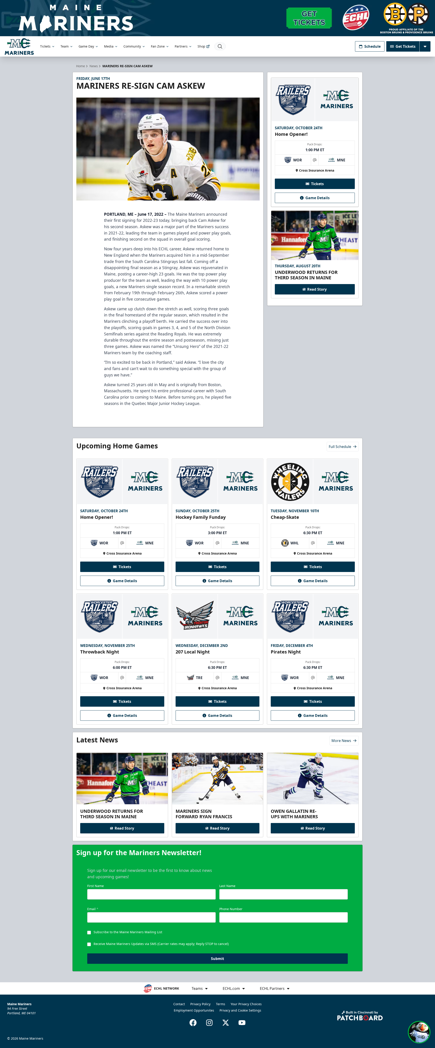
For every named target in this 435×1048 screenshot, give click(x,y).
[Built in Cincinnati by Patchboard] (360, 1015)
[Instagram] (209, 1022)
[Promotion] (217, 18)
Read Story (317, 289)
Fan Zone (158, 46)
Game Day (86, 46)
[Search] (220, 46)
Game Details (317, 197)
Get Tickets (406, 46)
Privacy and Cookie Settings (240, 1010)
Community (132, 46)
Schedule (372, 46)
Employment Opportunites (194, 1010)
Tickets (45, 46)
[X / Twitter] (225, 1022)
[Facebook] (193, 1022)
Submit (217, 958)
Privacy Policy (200, 1004)
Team (64, 46)
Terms (220, 1004)
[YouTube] (242, 1022)
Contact (179, 1004)
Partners (181, 46)
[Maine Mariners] (19, 46)
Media (109, 46)
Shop (201, 46)
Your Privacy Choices (246, 1004)
